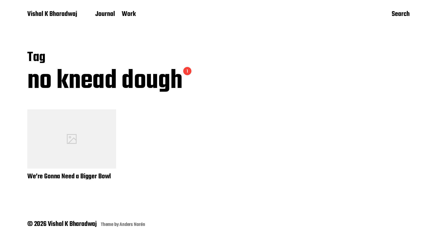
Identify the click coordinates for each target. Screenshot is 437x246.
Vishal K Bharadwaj (52, 14)
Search (401, 14)
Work (129, 14)
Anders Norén (132, 224)
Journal (105, 14)
